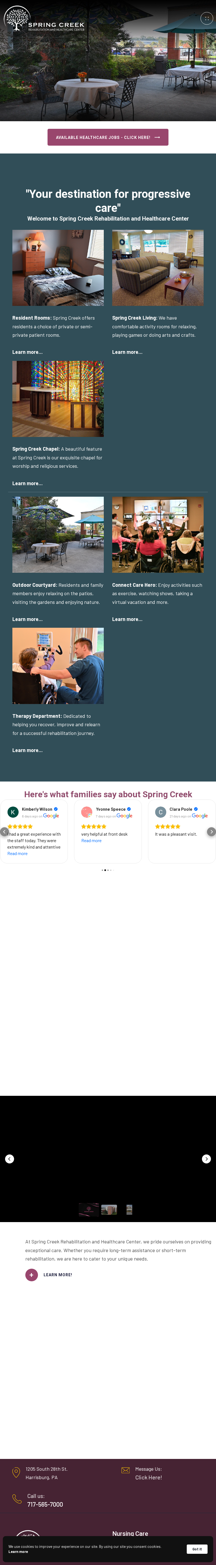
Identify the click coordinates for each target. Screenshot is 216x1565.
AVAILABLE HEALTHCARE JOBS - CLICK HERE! (103, 137)
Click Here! (148, 1477)
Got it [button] (197, 1549)
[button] (4, 831)
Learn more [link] (18, 1551)
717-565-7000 (45, 1504)
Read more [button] (17, 853)
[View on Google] (13, 812)
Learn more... (27, 352)
